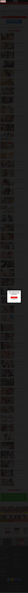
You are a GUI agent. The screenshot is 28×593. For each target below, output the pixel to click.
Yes (14, 297)
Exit (14, 299)
